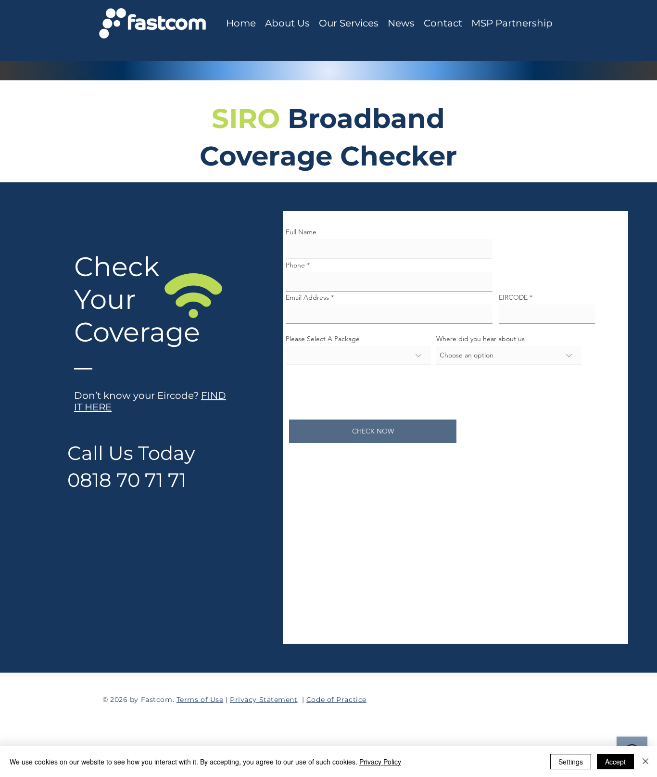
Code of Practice (336, 699)
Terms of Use (200, 699)
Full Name (301, 232)
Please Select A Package (323, 338)
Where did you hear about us (480, 338)
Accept (615, 761)
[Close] (645, 761)
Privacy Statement (264, 699)
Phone (295, 265)
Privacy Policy (380, 761)
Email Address (307, 297)
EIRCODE (513, 297)
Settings (570, 761)
